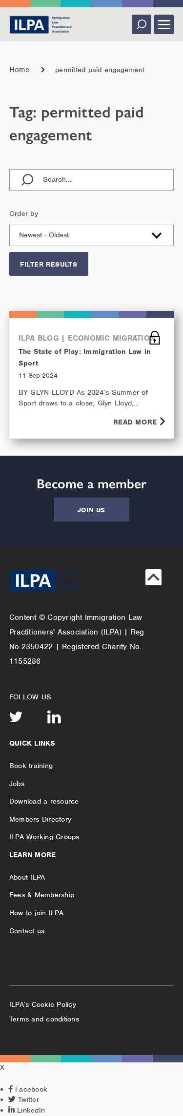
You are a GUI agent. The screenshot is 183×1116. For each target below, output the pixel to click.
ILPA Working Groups (44, 836)
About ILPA (27, 877)
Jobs (16, 783)
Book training (31, 765)
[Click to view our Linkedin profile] (54, 717)
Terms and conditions (44, 1019)
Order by (23, 213)
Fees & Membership (41, 894)
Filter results (48, 264)
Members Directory (40, 819)
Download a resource (44, 801)
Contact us (27, 930)
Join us (91, 510)
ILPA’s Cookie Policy (42, 1004)
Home (19, 70)
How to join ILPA (36, 912)
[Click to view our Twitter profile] (16, 717)
